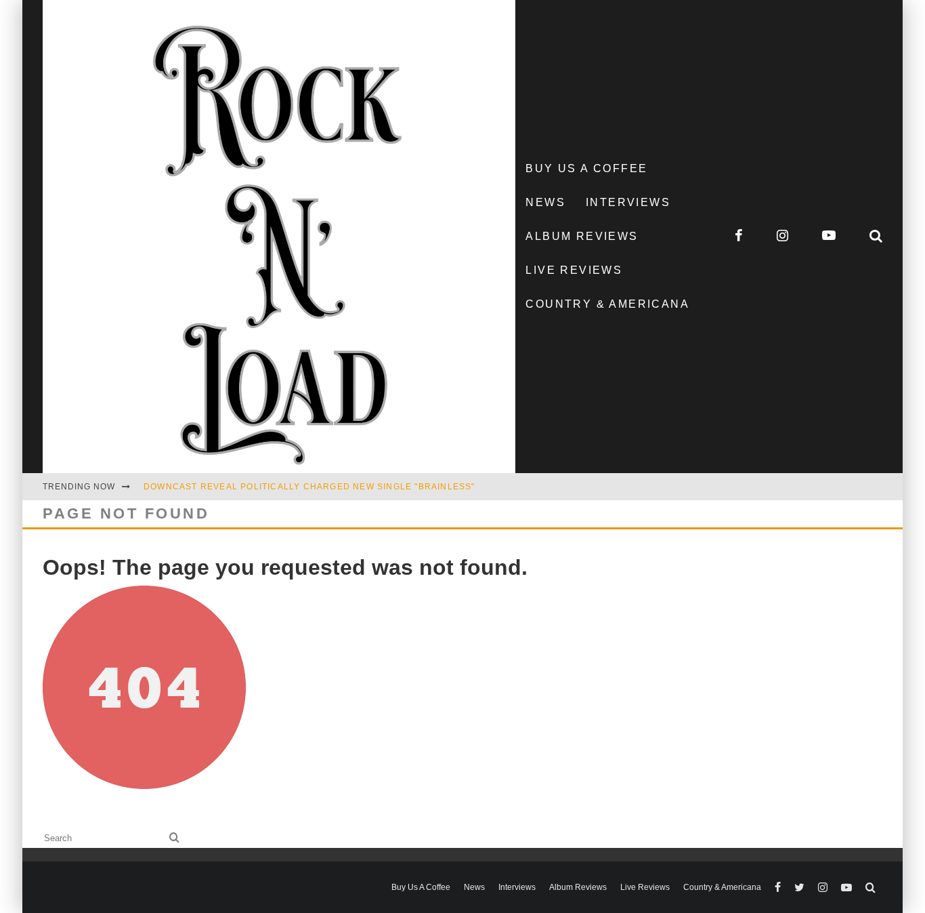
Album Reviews (581, 236)
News (545, 202)
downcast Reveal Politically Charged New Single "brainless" (309, 486)
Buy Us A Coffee (586, 168)
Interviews (628, 202)
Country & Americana (607, 304)
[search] (174, 838)
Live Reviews (573, 270)
